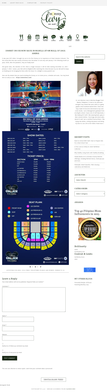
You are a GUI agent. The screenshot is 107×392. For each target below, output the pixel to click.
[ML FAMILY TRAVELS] (45, 37)
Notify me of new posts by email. (12, 352)
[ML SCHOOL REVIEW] (69, 37)
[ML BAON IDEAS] (21, 37)
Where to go (60, 270)
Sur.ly (82, 257)
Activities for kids (13, 270)
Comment (5, 286)
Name (4, 316)
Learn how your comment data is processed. (39, 368)
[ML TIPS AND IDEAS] (78, 37)
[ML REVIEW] (61, 37)
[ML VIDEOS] (86, 37)
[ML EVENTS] (37, 37)
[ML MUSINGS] (53, 37)
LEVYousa (89, 282)
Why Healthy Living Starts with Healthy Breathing (89, 153)
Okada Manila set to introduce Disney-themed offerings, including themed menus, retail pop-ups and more (89, 159)
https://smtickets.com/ (24, 77)
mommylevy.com (79, 251)
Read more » (100, 123)
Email (4, 325)
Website (4, 334)
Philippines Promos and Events (42, 270)
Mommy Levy (53, 19)
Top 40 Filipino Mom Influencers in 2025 (87, 212)
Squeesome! (71, 389)
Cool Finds (26, 270)
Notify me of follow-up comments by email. (15, 346)
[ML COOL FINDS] (29, 37)
